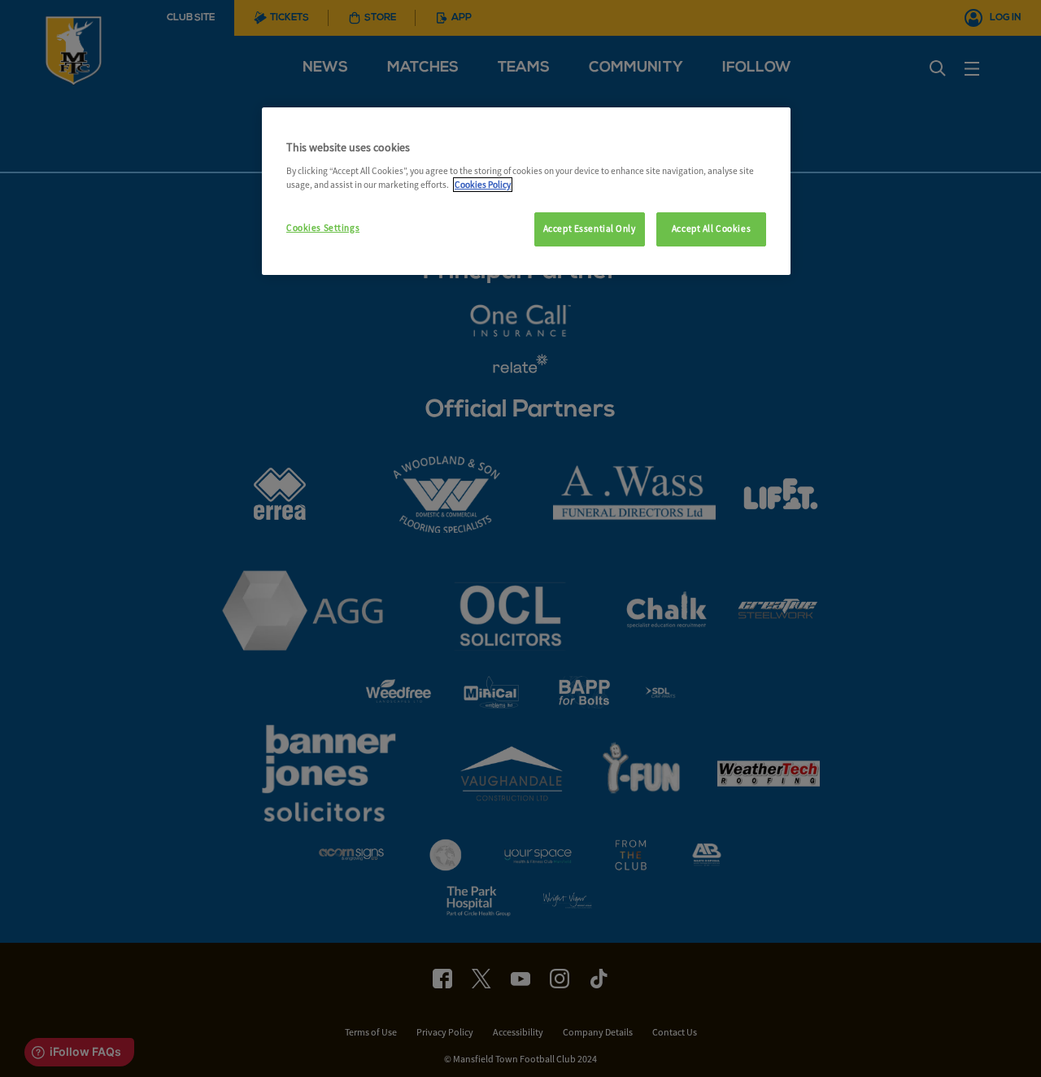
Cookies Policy (483, 184)
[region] (526, 191)
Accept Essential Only (589, 228)
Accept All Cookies (711, 228)
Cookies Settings (322, 227)
